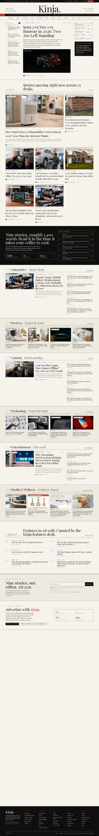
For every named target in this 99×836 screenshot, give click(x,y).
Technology (27, 813)
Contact (61, 833)
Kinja (49, 8)
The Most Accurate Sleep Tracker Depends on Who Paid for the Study (60, 345)
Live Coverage (68, 1)
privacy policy (76, 591)
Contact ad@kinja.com (40, 623)
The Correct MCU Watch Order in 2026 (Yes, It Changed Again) (80, 471)
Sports (83, 815)
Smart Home (56, 821)
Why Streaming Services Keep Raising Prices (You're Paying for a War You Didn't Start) (48, 460)
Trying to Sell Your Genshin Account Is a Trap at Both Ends (79, 382)
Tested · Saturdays (79, 587)
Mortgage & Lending (71, 819)
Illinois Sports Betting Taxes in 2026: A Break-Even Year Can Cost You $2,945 (14, 36)
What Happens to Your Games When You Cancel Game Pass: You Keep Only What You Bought (80, 390)
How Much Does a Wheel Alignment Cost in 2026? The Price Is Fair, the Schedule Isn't (80, 277)
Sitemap (91, 833)
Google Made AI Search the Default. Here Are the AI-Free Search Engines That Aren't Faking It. (58, 434)
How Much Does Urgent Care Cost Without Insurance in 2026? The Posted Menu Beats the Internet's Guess (14, 44)
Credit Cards (70, 815)
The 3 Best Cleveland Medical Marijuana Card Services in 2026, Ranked (38, 512)
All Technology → (89, 411)
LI (12, 822)
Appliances (55, 823)
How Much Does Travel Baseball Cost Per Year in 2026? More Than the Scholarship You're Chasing (13, 53)
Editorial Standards (84, 833)
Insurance (69, 817)
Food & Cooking (42, 817)
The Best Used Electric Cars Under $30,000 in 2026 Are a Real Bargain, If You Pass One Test (80, 301)
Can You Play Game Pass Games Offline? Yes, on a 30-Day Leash (49, 367)
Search (83, 1)
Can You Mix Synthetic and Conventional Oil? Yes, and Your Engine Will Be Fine (79, 292)
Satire (83, 825)
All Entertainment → (88, 447)
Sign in (85, 8)
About (57, 833)
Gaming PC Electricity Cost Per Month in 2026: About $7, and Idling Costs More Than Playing (80, 373)
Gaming (26, 823)
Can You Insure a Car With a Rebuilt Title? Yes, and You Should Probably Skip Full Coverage (49, 176)
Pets (40, 825)
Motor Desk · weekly (68, 587)
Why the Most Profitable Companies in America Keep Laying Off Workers (30, 563)
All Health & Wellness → (88, 490)
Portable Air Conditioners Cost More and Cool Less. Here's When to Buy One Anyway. (38, 345)
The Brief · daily (56, 587)
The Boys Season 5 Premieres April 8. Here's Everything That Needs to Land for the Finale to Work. (80, 455)
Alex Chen (28, 75)
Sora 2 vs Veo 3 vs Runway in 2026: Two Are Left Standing (42, 31)
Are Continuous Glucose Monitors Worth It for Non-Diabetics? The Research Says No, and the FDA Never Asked (83, 513)
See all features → (89, 535)
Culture (40, 815)
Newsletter (76, 1)
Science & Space (28, 819)
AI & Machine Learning (29, 815)
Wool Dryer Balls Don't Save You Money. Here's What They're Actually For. (15, 345)
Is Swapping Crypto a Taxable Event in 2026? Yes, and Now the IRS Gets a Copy (14, 28)
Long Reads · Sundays (57, 589)
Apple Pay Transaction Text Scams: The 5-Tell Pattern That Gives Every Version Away (82, 433)
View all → (91, 89)
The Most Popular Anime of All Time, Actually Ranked (74, 553)
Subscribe (91, 8)
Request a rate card (12, 623)
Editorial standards (26, 623)
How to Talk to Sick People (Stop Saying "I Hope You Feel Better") (73, 543)
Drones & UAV (28, 821)
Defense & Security (86, 817)
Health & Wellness (43, 819)
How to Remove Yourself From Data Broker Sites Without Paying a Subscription (38, 433)
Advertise (90, 1)
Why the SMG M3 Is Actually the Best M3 (27, 542)
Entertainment (42, 813)
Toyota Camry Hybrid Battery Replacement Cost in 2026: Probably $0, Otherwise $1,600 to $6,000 (49, 282)
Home (54, 813)
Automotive (84, 819)
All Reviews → (90, 323)
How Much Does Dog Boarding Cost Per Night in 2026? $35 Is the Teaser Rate (14, 62)
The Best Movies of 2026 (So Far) (76, 478)
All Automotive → (89, 270)
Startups (69, 825)
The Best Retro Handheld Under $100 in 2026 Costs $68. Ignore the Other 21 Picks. (20, 213)
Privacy (73, 833)
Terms (77, 833)
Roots (83, 823)
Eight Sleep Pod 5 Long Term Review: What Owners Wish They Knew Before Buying (82, 345)
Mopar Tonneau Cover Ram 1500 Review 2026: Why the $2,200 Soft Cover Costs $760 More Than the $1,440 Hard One (79, 310)
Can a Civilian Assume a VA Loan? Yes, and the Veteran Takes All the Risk (79, 176)
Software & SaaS (28, 817)
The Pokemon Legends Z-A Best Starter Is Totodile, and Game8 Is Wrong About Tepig (79, 399)
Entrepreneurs (70, 823)
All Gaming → (90, 358)
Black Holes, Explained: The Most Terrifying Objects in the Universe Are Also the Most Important (74, 564)
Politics (83, 813)
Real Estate (55, 815)
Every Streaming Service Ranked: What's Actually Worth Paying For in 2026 (79, 464)
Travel (40, 821)
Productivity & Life (43, 827)
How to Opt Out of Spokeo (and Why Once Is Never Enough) (15, 433)
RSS (17, 822)
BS (14, 822)
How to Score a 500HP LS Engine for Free (27, 552)
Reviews (79, 17)
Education (41, 823)
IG (9, 822)
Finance (69, 813)
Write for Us (67, 833)
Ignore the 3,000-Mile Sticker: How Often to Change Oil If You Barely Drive (80, 285)
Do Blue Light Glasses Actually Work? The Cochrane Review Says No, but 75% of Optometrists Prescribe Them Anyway (60, 513)
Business (69, 821)
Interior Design (56, 825)
